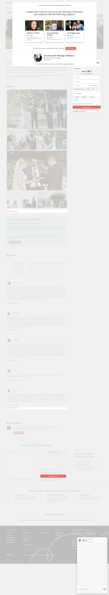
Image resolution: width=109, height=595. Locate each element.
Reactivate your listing (68, 64)
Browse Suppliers (71, 48)
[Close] (94, 4)
